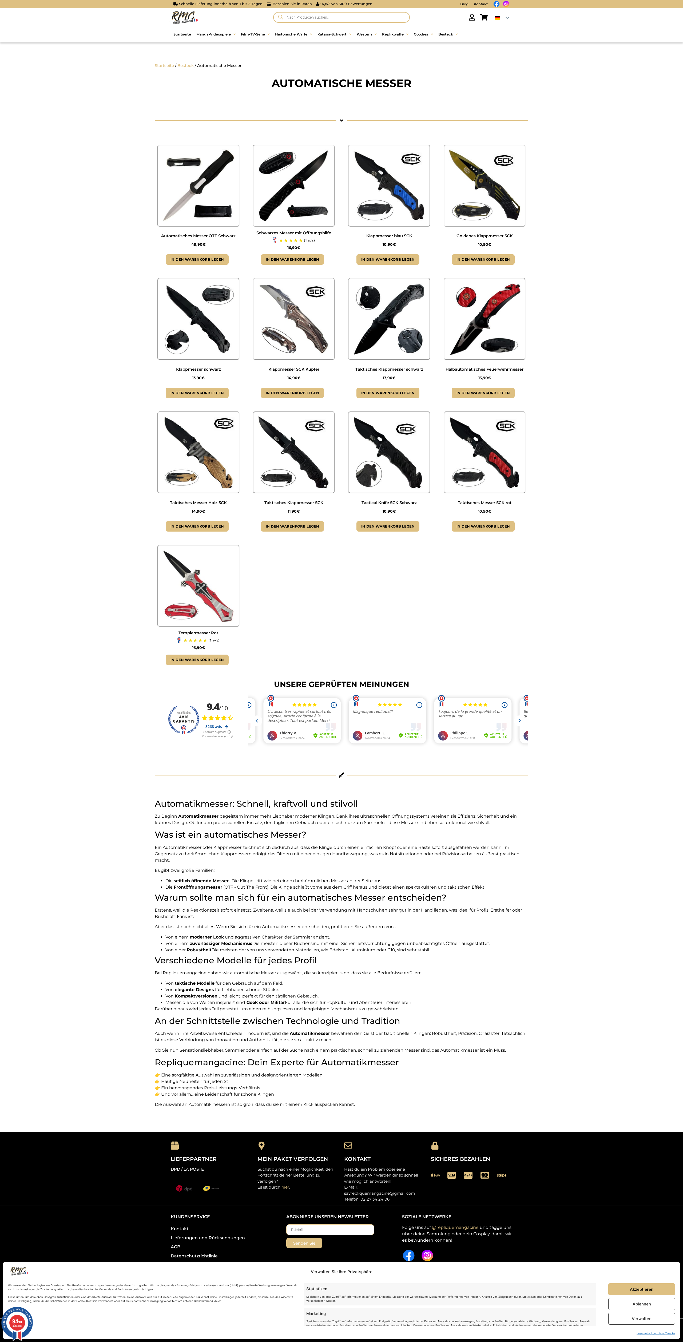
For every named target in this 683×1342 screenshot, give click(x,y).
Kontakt (481, 4)
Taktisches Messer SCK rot (484, 502)
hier (285, 1187)
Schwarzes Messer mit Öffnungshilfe (293, 232)
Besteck (185, 65)
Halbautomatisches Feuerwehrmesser (484, 369)
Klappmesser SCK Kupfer (293, 369)
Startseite (164, 65)
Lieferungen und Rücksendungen (208, 1237)
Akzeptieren (641, 1289)
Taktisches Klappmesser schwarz (389, 369)
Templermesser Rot (198, 632)
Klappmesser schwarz (198, 369)
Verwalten (642, 1318)
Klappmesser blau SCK (389, 235)
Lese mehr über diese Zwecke (656, 1333)
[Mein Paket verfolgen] (261, 1146)
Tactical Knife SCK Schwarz (389, 502)
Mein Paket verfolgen (292, 1159)
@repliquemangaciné (455, 1227)
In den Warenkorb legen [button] (197, 259)
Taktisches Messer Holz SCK (198, 502)
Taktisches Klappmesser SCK (293, 502)
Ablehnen (642, 1304)
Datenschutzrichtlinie (194, 1255)
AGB (175, 1246)
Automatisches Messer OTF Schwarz (198, 235)
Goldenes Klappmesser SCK (484, 235)
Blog (464, 4)
